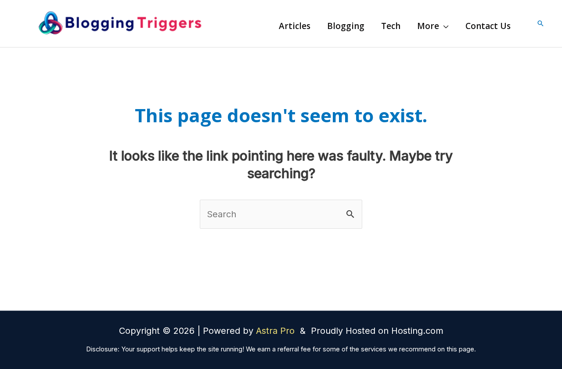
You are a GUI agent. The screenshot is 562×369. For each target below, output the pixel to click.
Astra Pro (276, 330)
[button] (444, 26)
